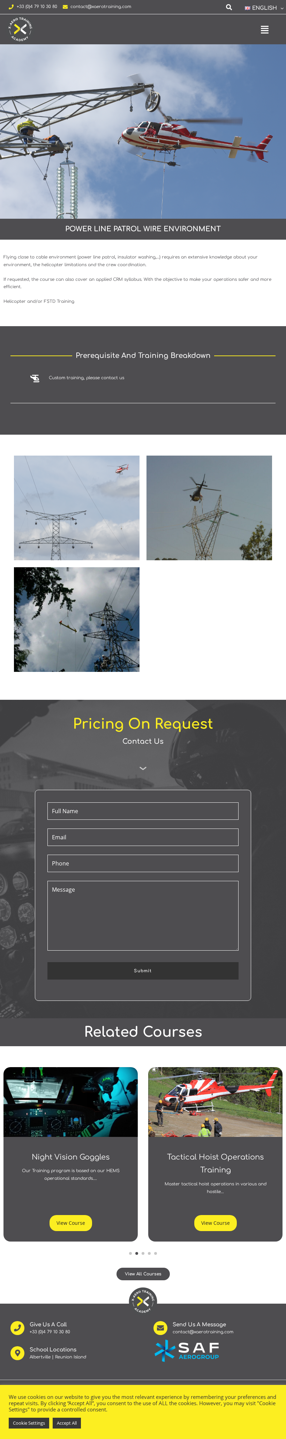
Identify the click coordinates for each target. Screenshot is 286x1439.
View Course (71, 1223)
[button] (261, 8)
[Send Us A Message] (160, 1328)
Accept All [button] (67, 1423)
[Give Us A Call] (17, 1328)
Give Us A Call (48, 1325)
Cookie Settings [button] (29, 1423)
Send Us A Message (199, 1325)
